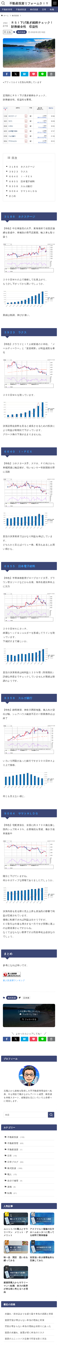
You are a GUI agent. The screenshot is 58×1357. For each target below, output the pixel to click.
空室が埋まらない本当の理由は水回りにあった (28, 1326)
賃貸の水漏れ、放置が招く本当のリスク (24, 1332)
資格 (11, 1186)
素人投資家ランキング (14, 980)
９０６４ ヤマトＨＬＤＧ (23, 191)
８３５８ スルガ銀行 (20, 186)
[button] (6, 74)
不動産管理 (15, 1143)
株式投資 (21, 32)
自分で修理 (15, 1180)
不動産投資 (16, 1136)
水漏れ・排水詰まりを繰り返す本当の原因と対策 (29, 1313)
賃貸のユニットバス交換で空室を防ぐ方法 (26, 1338)
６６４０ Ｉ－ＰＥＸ (20, 176)
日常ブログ (15, 1161)
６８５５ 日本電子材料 (22, 181)
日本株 (26, 997)
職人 (12, 1174)
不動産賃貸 (15, 1149)
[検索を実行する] (51, 1115)
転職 (12, 1192)
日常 (12, 1155)
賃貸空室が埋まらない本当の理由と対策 (24, 1319)
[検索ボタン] (3, 3)
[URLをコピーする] (51, 74)
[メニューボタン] (55, 3)
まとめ (12, 195)
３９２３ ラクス (18, 171)
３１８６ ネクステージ (22, 166)
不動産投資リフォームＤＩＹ (29, 3)
